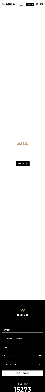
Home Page (22, 164)
